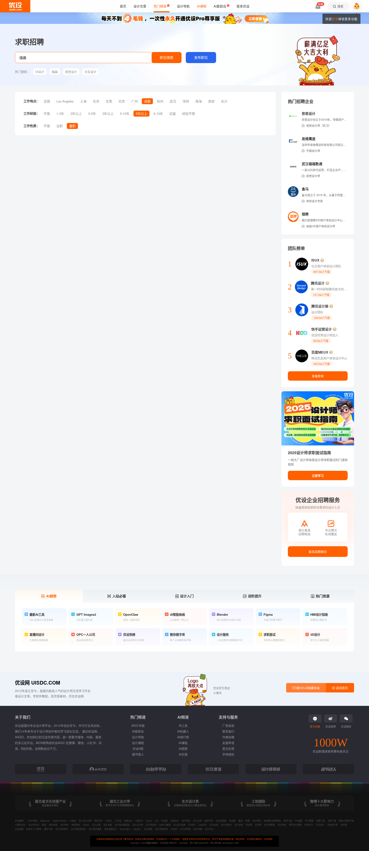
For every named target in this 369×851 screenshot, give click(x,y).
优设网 (249, 824)
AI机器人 (183, 731)
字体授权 (228, 754)
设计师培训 (151, 824)
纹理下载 (320, 820)
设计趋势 (148, 829)
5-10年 (124, 113)
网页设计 (98, 820)
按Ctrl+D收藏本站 (307, 688)
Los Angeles (65, 101)
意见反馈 (228, 748)
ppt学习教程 (165, 824)
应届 (172, 113)
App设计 (137, 829)
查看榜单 (318, 376)
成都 (147, 101)
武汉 (173, 101)
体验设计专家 (314, 201)
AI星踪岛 (138, 731)
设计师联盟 (269, 824)
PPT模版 (309, 820)
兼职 (72, 126)
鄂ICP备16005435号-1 (200, 842)
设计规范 (256, 820)
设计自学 (238, 824)
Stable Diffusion (60, 820)
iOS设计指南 (179, 824)
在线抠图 (19, 829)
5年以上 (141, 113)
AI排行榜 (183, 737)
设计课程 (138, 743)
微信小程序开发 (346, 820)
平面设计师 (313, 151)
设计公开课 (137, 824)
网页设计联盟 (295, 824)
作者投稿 (228, 737)
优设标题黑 (221, 820)
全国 (47, 101)
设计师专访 (33, 824)
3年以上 (108, 113)
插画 (55, 71)
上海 (83, 101)
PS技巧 (192, 824)
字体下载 (332, 820)
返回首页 (341, 688)
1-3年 (60, 113)
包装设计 (174, 820)
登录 (335, 19)
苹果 (247, 820)
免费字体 (208, 820)
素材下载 (288, 820)
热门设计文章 (85, 820)
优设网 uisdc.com (37, 682)
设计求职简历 (61, 829)
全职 (59, 126)
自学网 (344, 824)
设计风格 (197, 829)
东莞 (109, 101)
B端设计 (139, 820)
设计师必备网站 (122, 824)
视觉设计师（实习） (318, 125)
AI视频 (183, 748)
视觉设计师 (313, 176)
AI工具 (183, 725)
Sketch (86, 824)
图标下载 (48, 829)
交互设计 (91, 71)
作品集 (232, 820)
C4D (156, 820)
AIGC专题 (138, 725)
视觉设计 (71, 71)
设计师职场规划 (78, 829)
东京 (96, 101)
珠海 (198, 101)
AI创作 (174, 829)
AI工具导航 (185, 829)
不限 (47, 113)
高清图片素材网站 (272, 820)
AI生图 (183, 754)
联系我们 (228, 731)
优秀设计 (309, 824)
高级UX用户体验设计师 (320, 226)
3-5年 (92, 113)
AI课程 (183, 743)
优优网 (258, 824)
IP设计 (109, 820)
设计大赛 (197, 820)
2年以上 (76, 113)
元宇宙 (118, 820)
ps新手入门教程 (33, 829)
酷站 (240, 820)
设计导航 (138, 737)
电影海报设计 (110, 829)
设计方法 (209, 829)
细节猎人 (138, 754)
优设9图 (138, 748)
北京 (122, 101)
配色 (44, 824)
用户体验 (186, 820)
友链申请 (228, 743)
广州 (134, 101)
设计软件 (64, 824)
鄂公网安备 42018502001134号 (225, 842)
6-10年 (158, 113)
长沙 (224, 101)
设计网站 (282, 824)
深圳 (186, 101)
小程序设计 (20, 824)
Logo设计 (202, 824)
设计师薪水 (226, 824)
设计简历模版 (95, 829)
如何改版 (53, 824)
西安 (211, 101)
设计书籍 (107, 824)
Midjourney (45, 820)
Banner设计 (125, 829)
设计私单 (214, 824)
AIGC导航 (32, 820)
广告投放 (228, 725)
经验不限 (188, 113)
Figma (149, 820)
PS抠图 (298, 820)
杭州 (160, 101)
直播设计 (128, 820)
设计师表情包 (161, 829)
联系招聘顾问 (318, 551)
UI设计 (39, 71)
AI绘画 (73, 820)
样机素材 (76, 824)
